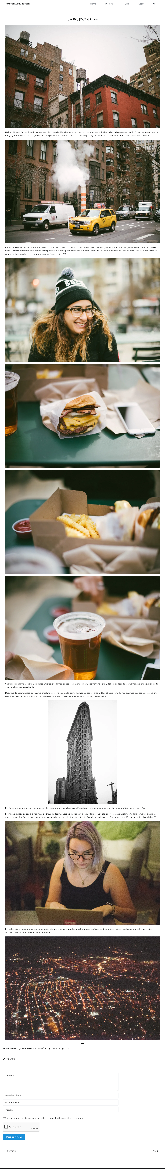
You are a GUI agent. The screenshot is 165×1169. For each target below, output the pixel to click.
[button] (154, 4)
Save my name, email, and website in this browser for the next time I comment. (44, 1118)
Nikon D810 (11, 1048)
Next (155, 1151)
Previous (11, 1151)
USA (67, 1048)
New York (55, 1048)
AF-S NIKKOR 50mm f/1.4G (34, 1048)
